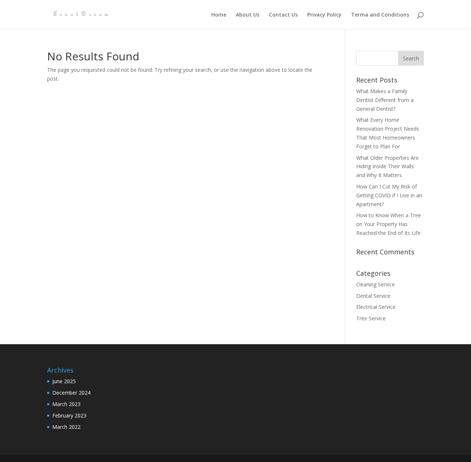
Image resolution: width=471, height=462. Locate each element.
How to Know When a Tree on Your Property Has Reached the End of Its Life (388, 224)
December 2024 (71, 392)
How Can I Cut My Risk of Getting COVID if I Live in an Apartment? (389, 195)
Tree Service (371, 318)
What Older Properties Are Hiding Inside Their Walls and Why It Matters (387, 166)
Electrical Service (376, 306)
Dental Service (373, 295)
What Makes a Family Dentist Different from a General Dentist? (385, 100)
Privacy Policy (324, 15)
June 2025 (64, 381)
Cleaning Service (375, 284)
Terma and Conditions (380, 15)
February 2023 (69, 415)
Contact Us (283, 15)
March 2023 (66, 404)
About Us (247, 15)
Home (218, 15)
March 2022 (66, 426)
